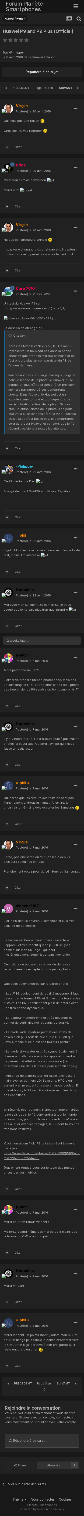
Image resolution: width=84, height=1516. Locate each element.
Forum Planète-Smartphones (26, 6)
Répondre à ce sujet (42, 72)
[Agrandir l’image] (42, 120)
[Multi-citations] (7, 147)
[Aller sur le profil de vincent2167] (8, 908)
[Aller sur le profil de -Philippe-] (8, 469)
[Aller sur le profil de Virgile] (8, 108)
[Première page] (6, 88)
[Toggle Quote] (10, 335)
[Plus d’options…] (75, 108)
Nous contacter (42, 1499)
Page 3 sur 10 (44, 88)
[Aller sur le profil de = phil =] (8, 538)
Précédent (21, 88)
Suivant (65, 88)
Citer (18, 147)
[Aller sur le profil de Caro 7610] (8, 291)
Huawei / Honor (43, 57)
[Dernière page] (78, 88)
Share (21, 1465)
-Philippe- (16, 52)
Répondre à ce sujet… (29, 1440)
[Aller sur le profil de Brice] (8, 168)
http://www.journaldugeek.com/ (27, 308)
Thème (18, 1499)
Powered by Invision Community (42, 1509)
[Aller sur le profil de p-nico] (8, 658)
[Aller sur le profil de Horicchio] (8, 592)
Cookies (65, 1499)
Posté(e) (33, 111)
